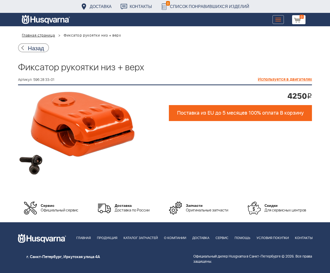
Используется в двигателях (285, 79)
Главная (83, 238)
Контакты (141, 6)
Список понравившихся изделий (208, 5)
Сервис (222, 238)
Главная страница (38, 35)
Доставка (101, 6)
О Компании (175, 238)
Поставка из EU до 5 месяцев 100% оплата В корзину (240, 113)
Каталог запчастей (140, 238)
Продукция (107, 238)
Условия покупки (273, 238)
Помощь (242, 238)
